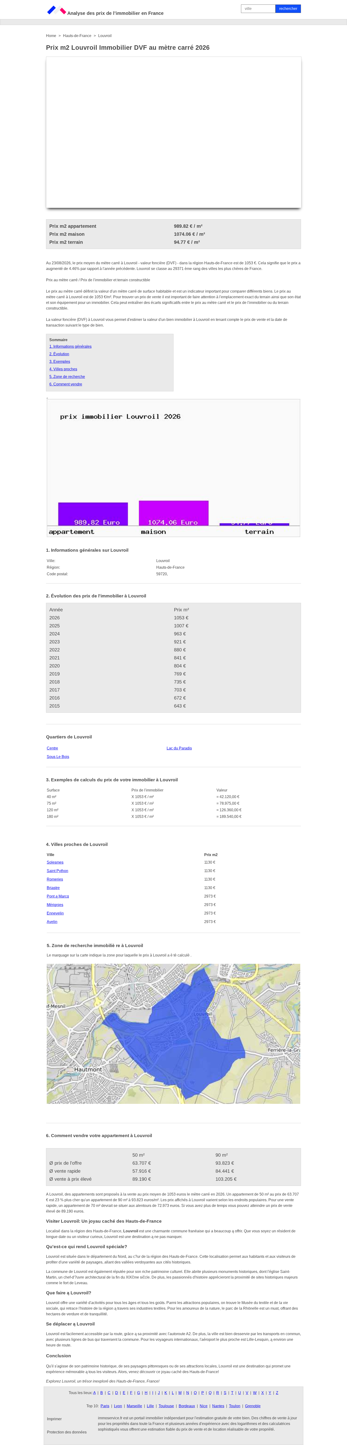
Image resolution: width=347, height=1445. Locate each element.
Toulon (234, 1406)
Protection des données (67, 1432)
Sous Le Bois (58, 757)
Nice (203, 1406)
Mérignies (55, 905)
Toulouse (166, 1406)
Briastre (53, 888)
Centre (52, 748)
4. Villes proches (63, 369)
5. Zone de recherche (67, 377)
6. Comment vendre (65, 384)
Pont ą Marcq (58, 896)
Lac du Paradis (179, 748)
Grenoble (253, 1406)
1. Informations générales (70, 346)
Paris (105, 1406)
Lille (150, 1406)
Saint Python (57, 871)
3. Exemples (59, 362)
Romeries (55, 879)
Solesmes (55, 862)
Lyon (118, 1406)
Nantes (218, 1406)
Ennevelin (55, 913)
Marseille (134, 1406)
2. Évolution (59, 354)
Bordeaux (187, 1406)
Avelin (52, 922)
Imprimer (54, 1419)
